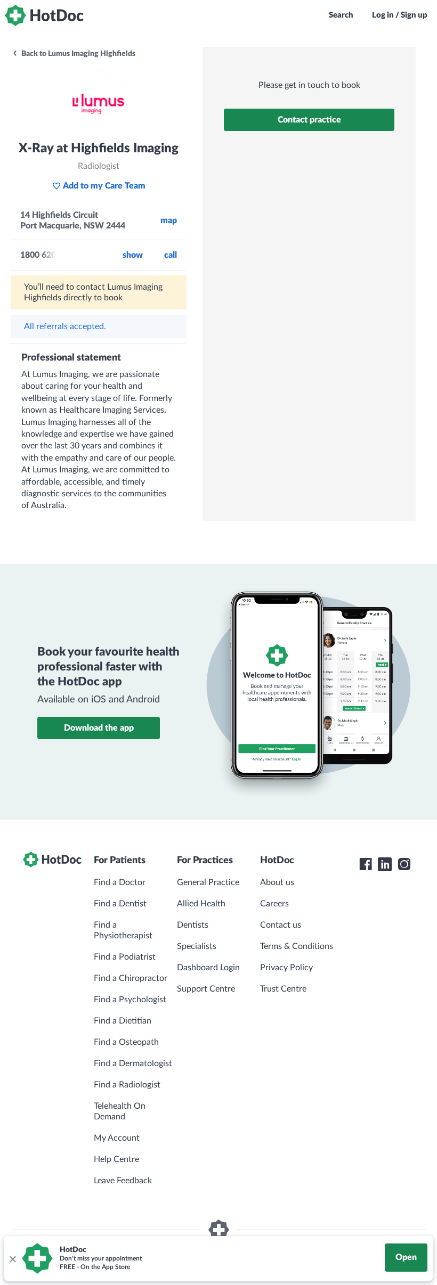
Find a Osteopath (126, 1042)
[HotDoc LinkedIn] (384, 864)
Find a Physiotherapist (123, 930)
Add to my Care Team (104, 186)
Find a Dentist (120, 903)
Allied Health (201, 903)
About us (277, 882)
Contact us (280, 925)
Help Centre (116, 1159)
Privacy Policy (286, 967)
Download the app (99, 728)
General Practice (208, 882)
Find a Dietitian (122, 1021)
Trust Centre (283, 989)
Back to (77, 54)
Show (133, 255)
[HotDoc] (44, 15)
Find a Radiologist (127, 1085)
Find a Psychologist (130, 999)
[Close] (12, 1258)
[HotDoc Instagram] (404, 864)
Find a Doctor (119, 882)
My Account (117, 1138)
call (170, 255)
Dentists (192, 925)
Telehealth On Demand (119, 1111)
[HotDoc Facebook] (365, 864)
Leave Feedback (123, 1180)
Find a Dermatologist (133, 1063)
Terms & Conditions (296, 946)
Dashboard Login (208, 967)
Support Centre (206, 989)
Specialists (196, 946)
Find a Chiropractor (130, 978)
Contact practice (309, 120)
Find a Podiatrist (125, 957)
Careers (274, 903)
